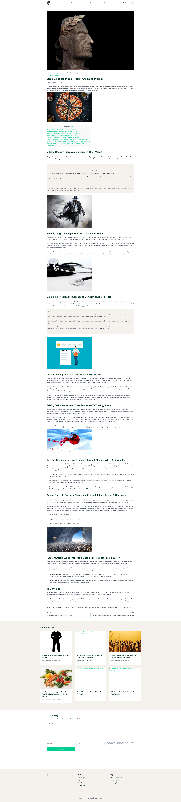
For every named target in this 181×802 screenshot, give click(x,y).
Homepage (81, 777)
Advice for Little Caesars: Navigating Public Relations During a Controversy (68, 141)
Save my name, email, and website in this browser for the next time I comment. (120, 742)
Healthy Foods (54, 75)
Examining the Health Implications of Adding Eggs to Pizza (63, 133)
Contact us (126, 3)
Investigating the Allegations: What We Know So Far (62, 131)
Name (49, 743)
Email (79, 743)
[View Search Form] (132, 2)
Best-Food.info (51, 82)
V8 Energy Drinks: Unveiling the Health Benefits (61, 614)
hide (71, 126)
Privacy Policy (98, 798)
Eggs (48, 75)
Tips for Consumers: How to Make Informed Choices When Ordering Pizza (68, 139)
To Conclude (51, 145)
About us (117, 3)
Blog (79, 780)
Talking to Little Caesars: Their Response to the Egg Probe (64, 137)
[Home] (47, 73)
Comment (50, 723)
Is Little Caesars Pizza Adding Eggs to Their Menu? (61, 129)
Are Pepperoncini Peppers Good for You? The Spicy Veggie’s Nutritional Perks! (54, 694)
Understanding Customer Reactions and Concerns (61, 135)
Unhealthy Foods (115, 783)
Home (67, 3)
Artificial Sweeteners (116, 777)
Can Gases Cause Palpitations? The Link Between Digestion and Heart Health (113, 615)
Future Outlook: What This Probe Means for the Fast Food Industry (66, 143)
